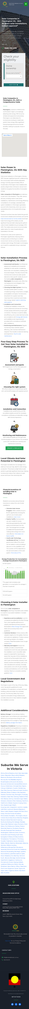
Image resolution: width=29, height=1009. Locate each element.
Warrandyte (19, 843)
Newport (3, 820)
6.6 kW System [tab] (7, 563)
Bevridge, (12, 858)
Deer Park (4, 790)
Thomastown (13, 839)
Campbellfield (18, 784)
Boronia (3, 779)
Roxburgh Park (10, 830)
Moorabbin (18, 813)
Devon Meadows (6, 855)
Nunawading (10, 851)
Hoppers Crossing (18, 803)
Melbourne (10, 864)
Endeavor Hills (15, 792)
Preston (22, 826)
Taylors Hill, (22, 868)
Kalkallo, (21, 862)
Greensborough (18, 798)
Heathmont (4, 803)
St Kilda (15, 837)
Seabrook (12, 832)
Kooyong (3, 807)
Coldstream (9, 788)
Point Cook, (4, 868)
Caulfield (23, 851)
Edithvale (3, 792)
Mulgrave (25, 818)
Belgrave (21, 775)
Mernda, (21, 864)
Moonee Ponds (9, 813)
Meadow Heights (13, 811)
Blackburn (22, 809)
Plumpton (21, 824)
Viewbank (21, 841)
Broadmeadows (5, 782)
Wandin (7, 843)
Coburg (3, 788)
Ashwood (4, 851)
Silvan (16, 832)
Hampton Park (11, 801)
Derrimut (9, 790)
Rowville (3, 830)
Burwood (3, 784)
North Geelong (18, 820)
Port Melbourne (9, 826)
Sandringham (5, 832)
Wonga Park (12, 847)
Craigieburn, (11, 860)
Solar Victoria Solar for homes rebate (11, 218)
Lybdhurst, (4, 864)
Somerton (22, 832)
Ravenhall (3, 828)
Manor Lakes (4, 811)
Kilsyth (14, 805)
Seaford (18, 853)
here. (11, 673)
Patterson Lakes (12, 824)
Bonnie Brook (17, 777)
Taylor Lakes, (4, 870)
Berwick (7, 858)
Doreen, (11, 862)
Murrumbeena (5, 853)
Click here (8, 941)
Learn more (17, 517)
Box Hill (8, 779)
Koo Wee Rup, (15, 855)
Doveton (25, 790)
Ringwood (11, 868)
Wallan (3, 843)
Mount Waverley (17, 818)
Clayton (24, 786)
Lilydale (25, 807)
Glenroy (11, 798)
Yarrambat (4, 849)
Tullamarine (9, 841)
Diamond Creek (17, 790)
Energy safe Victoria (21, 317)
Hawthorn (25, 801)
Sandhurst (18, 830)
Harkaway (19, 801)
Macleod (16, 809)
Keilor (25, 803)
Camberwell (10, 784)
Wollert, (17, 870)
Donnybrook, (5, 862)
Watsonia (25, 843)
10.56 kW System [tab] (7, 591)
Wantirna (12, 843)
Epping (16, 862)
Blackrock (3, 777)
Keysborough (8, 805)
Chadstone (23, 849)
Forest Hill (16, 849)
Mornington (19, 815)
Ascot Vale (18, 773)
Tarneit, (16, 868)
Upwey (15, 841)
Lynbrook (10, 809)
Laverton (20, 807)
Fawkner (3, 794)
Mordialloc (12, 815)
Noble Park (9, 820)
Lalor (8, 807)
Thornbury (20, 839)
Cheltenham (9, 786)
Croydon (15, 788)
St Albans (10, 837)
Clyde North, (4, 860)
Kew (2, 805)
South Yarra (19, 834)
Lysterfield (13, 853)
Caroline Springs (20, 858)
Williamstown (5, 847)
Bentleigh (17, 851)
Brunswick (13, 782)
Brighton (19, 779)
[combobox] (14, 76)
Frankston (3, 796)
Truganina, (11, 870)
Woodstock (19, 847)
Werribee (3, 845)
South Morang (11, 834)
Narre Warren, (12, 866)
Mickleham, (4, 866)
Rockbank (16, 828)
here (10, 643)
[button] (14, 986)
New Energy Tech (17, 626)
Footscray (25, 794)
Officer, (18, 866)
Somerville (4, 834)
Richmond (10, 849)
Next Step (13, 84)
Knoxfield (6, 872)
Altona (2, 773)
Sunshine (20, 837)
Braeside (13, 779)
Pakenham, (23, 866)
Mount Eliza (9, 818)
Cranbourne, (18, 860)
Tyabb (23, 853)
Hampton (3, 801)
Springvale (4, 837)
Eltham (9, 792)
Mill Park (21, 811)
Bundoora (20, 782)
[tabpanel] (14, 577)
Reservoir (9, 828)
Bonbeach (10, 777)
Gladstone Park (23, 796)
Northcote (4, 822)
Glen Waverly (4, 798)
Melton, (16, 864)
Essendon (23, 792)
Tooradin (3, 841)
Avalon (3, 775)
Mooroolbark (4, 815)
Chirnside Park (17, 786)
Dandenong (21, 788)
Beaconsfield (15, 775)
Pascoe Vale (4, 824)
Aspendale (24, 773)
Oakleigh (16, 822)
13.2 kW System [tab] (7, 595)
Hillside (10, 803)
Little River (4, 809)
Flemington (18, 794)
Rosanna (21, 828)
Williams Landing (11, 845)
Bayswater (8, 775)
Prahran (17, 826)
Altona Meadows (10, 773)
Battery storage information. (14, 722)
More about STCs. (16, 553)
